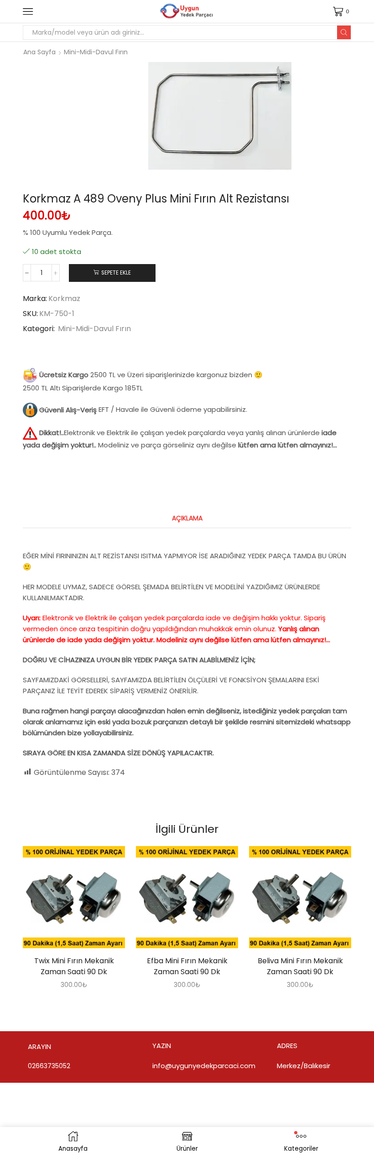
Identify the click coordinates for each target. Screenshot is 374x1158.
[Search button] (344, 32)
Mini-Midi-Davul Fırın (96, 52)
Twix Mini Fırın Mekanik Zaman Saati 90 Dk (74, 966)
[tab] (187, 518)
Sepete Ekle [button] (65, 901)
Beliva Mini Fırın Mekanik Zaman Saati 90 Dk (300, 966)
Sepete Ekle (116, 272)
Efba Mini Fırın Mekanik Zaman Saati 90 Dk (187, 966)
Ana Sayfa (39, 52)
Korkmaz (64, 299)
